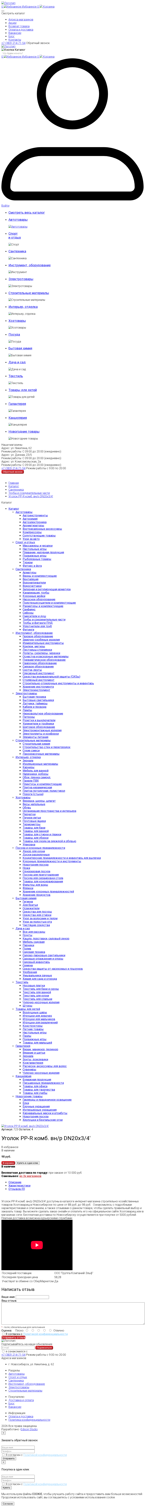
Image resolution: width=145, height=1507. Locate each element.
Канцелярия (23, 1076)
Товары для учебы (35, 1093)
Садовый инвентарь (36, 962)
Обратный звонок (38, 43)
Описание (14, 1182)
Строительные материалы (33, 740)
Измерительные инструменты (43, 643)
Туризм (28, 562)
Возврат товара (19, 26)
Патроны (29, 717)
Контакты (14, 39)
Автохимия (30, 518)
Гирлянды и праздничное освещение (47, 1099)
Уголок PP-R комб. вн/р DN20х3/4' (30, 496)
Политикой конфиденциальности (45, 1334)
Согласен (8, 1503)
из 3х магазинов (30, 1176)
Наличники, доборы (35, 774)
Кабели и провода (34, 707)
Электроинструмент (36, 690)
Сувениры (29, 1069)
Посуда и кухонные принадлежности (40, 848)
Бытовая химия (26, 898)
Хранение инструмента (38, 686)
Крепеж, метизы (34, 646)
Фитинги (28, 629)
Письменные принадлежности (43, 1083)
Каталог (13, 486)
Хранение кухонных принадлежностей (48, 891)
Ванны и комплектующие (40, 576)
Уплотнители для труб (37, 626)
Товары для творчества (39, 1089)
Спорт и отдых (25, 542)
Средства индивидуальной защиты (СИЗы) (51, 676)
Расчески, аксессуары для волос (45, 1066)
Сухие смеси (31, 750)
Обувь (27, 807)
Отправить (9, 1458)
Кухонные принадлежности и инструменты (52, 861)
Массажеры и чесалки (38, 545)
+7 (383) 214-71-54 (13, 43)
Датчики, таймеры (35, 703)
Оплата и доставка (20, 29)
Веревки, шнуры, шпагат (39, 801)
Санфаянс (29, 609)
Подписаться (44, 1347)
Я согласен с (37, 1334)
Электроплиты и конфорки (41, 733)
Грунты (27, 935)
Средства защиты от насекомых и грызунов (53, 968)
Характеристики (19, 1185)
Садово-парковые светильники (44, 955)
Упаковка (29, 844)
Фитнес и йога (32, 565)
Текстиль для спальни (37, 999)
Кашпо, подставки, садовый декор (46, 938)
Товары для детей (28, 1009)
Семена (28, 965)
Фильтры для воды (35, 884)
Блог (11, 36)
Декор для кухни (34, 851)
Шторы (27, 1005)
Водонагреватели (34, 582)
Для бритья (30, 905)
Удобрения (30, 972)
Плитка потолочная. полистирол (44, 790)
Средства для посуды (37, 911)
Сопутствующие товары (39, 535)
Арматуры (29, 572)
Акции (12, 23)
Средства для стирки (37, 915)
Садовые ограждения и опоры (43, 958)
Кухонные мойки (34, 596)
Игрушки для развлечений (40, 1022)
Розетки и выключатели (39, 720)
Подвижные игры (35, 555)
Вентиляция (30, 579)
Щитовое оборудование (39, 727)
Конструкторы (33, 1026)
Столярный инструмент (38, 680)
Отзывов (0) (16, 1189)
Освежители (31, 908)
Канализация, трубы (36, 592)
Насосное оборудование (39, 599)
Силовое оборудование (38, 666)
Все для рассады (34, 932)
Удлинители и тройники (38, 723)
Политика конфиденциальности (29, 1419)
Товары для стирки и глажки (42, 834)
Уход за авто (31, 539)
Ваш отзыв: (9, 1300)
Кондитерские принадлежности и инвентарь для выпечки (62, 858)
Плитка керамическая (37, 787)
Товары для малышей (37, 1042)
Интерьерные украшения (40, 1109)
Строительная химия (36, 743)
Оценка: (6, 1330)
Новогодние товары (29, 1096)
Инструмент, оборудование (34, 633)
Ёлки (26, 1103)
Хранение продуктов (36, 895)
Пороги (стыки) (33, 794)
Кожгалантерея (33, 1062)
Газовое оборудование (38, 636)
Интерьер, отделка (28, 757)
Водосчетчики (32, 586)
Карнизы (28, 767)
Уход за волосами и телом (40, 918)
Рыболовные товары (37, 559)
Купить (6, 1487)
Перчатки (29, 814)
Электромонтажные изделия (42, 730)
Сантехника (16, 489)
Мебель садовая (34, 942)
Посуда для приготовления (41, 874)
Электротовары (26, 693)
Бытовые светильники (38, 700)
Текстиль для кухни (36, 995)
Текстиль (22, 982)
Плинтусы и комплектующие (42, 784)
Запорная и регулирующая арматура (47, 589)
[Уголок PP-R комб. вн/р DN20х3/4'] (25, 1126)
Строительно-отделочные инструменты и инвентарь (58, 683)
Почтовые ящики (34, 821)
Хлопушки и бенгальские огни (43, 1120)
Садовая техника (34, 952)
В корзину (8, 1163)
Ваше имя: (8, 1297)
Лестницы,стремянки (37, 649)
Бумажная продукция (37, 1079)
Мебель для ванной (35, 770)
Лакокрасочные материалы (41, 754)
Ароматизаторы (33, 525)
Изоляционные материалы (40, 764)
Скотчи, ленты (32, 670)
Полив (27, 948)
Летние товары (33, 1029)
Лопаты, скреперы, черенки (41, 653)
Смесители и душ (34, 616)
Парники (28, 945)
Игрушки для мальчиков (39, 1019)
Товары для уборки (35, 837)
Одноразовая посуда (36, 871)
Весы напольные (34, 804)
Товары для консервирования (43, 881)
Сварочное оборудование (40, 663)
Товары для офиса (35, 1086)
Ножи (26, 868)
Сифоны (28, 612)
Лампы (27, 710)
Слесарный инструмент (38, 673)
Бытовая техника (34, 696)
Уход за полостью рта (37, 921)
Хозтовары (23, 797)
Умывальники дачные (37, 975)
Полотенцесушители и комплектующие (49, 602)
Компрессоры (32, 532)
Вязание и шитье (34, 1052)
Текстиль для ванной (37, 992)
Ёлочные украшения (36, 1106)
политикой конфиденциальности (50, 1351)
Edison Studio (29, 1429)
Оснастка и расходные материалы (46, 656)
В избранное (9, 1147)
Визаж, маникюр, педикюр (40, 1049)
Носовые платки (34, 985)
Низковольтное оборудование (43, 713)
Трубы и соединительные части (29, 493)
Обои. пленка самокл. (37, 777)
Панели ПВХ (31, 780)
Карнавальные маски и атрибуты (45, 1113)
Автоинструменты (35, 515)
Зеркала (28, 760)
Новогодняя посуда (35, 864)
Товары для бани (34, 827)
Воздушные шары (35, 1012)
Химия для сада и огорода (40, 979)
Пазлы (27, 1036)
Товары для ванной (36, 831)
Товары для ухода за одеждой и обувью (49, 841)
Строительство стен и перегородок (46, 747)
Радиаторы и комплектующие (43, 606)
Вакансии (14, 33)
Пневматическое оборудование (44, 660)
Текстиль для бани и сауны (41, 989)
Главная (13, 483)
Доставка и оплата (21, 1400)
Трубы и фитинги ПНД (38, 623)
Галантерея (23, 1046)
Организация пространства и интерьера (49, 811)
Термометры (31, 824)
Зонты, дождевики (35, 1059)
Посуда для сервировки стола (43, 878)
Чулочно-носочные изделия (41, 1002)
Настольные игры (35, 549)
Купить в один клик (27, 1163)
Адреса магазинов (20, 19)
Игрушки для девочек (37, 1015)
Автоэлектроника (35, 522)
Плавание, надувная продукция (43, 552)
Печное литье (32, 817)
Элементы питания (35, 737)
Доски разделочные (36, 854)
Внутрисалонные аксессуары (42, 529)
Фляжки (28, 888)
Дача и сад (23, 928)
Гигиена (28, 901)
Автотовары (24, 512)
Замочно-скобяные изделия (41, 639)
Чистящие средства (36, 925)
